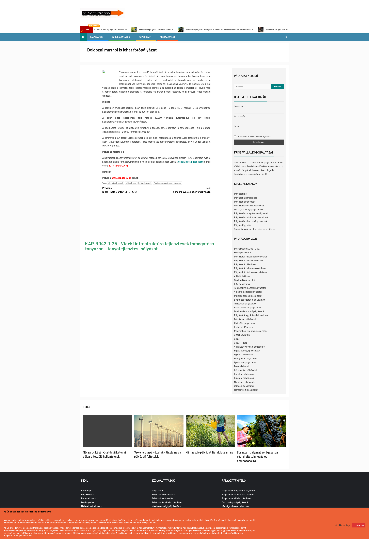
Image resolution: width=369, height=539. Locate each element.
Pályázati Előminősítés (245, 197)
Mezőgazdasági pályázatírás (248, 209)
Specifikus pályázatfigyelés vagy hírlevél (254, 229)
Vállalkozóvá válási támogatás (249, 346)
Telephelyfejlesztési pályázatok (250, 288)
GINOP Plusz (240, 343)
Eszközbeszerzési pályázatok (249, 299)
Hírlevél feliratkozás (91, 506)
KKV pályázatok (242, 284)
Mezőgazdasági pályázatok (248, 296)
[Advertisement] (156, 217)
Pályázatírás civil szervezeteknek (251, 217)
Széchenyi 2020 (242, 335)
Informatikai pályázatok (246, 370)
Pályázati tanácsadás (245, 201)
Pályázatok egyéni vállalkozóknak (251, 315)
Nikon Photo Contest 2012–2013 (119, 190)
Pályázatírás (240, 193)
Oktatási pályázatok (244, 386)
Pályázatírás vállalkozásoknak (249, 205)
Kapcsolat (145, 37)
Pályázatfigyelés (242, 225)
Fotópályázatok (144, 183)
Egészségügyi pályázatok (247, 350)
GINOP (237, 339)
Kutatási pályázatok (244, 378)
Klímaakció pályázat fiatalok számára (132, 29)
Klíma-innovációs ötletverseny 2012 (191, 190)
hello (180, 161)
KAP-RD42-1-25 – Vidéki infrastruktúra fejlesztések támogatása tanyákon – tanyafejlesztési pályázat (149, 246)
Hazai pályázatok (242, 252)
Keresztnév (239, 106)
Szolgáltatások (121, 37)
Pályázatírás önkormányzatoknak (250, 221)
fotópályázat (131, 183)
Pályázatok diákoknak (245, 264)
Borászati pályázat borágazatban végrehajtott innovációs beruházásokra (195, 29)
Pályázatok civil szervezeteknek (250, 272)
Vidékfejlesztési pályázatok (248, 291)
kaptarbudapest (193, 161)
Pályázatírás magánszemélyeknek (251, 213)
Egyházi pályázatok (244, 354)
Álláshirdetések (242, 276)
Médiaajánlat (167, 37)
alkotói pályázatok (115, 183)
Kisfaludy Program (243, 327)
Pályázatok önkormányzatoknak (250, 268)
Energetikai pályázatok (245, 358)
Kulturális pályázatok (244, 323)
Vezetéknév (239, 116)
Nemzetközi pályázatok (246, 390)
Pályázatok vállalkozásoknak (248, 260)
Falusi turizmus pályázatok (247, 307)
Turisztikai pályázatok (245, 303)
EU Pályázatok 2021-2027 (247, 248)
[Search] (286, 37)
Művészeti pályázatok (245, 319)
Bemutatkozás (88, 498)
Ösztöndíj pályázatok (244, 280)
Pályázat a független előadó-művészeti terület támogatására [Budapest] (276, 29)
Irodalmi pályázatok (244, 374)
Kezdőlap (86, 490)
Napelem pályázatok (244, 382)
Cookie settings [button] (342, 525)
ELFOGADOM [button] (359, 525)
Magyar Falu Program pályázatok (250, 331)
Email (236, 126)
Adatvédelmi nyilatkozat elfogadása (254, 136)
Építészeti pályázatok (245, 362)
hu (202, 161)
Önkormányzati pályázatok (235, 502)
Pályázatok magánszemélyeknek (167, 183)
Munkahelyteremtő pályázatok (249, 311)
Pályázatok (96, 37)
